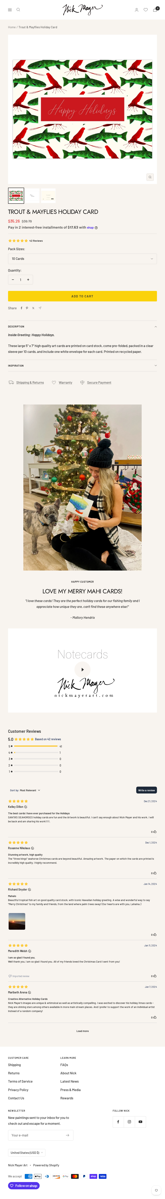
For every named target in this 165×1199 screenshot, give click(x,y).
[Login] (136, 9)
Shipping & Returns (30, 382)
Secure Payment (99, 382)
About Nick (68, 1073)
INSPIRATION (16, 365)
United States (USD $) (25, 1152)
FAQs (64, 1065)
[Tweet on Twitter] (33, 308)
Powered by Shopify (46, 1165)
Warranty (65, 382)
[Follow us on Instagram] (129, 1121)
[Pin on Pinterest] (27, 308)
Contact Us (16, 1098)
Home (12, 27)
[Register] (67, 1135)
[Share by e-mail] (40, 308)
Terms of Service (20, 1081)
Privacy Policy (18, 1090)
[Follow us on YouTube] (140, 1121)
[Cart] (155, 10)
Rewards (66, 1098)
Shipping (14, 1065)
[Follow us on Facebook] (118, 1121)
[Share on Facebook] (21, 308)
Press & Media (70, 1090)
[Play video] (82, 669)
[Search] (18, 9)
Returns (14, 1073)
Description (16, 326)
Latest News (69, 1081)
